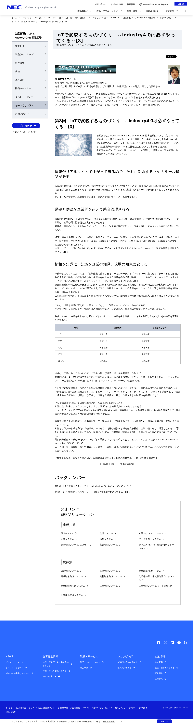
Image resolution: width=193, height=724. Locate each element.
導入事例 (19, 79)
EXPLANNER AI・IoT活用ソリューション (156, 546)
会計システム (106, 533)
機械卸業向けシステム (72, 576)
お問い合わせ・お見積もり (26, 132)
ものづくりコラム (166, 18)
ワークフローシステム (150, 539)
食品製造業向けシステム (73, 585)
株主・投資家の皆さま (164, 668)
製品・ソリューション (90, 662)
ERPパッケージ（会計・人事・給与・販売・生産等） (66, 18)
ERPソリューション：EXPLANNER (105, 18)
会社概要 (159, 662)
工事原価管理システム (72, 595)
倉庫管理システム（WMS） (75, 544)
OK (162, 721)
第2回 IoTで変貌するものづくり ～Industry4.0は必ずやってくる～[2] (92, 486)
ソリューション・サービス (31, 18)
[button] (83, 11)
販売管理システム (70, 570)
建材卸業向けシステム (111, 576)
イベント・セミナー (25, 96)
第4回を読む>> (128, 463)
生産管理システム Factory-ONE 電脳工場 (139, 18)
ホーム (14, 18)
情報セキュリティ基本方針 (125, 708)
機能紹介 (19, 45)
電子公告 (9, 708)
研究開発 (159, 673)
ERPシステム (67, 533)
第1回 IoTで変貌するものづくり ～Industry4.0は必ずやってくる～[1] (91, 491)
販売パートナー (23, 88)
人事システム (67, 539)
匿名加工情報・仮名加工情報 (69, 708)
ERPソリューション (77, 514)
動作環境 (19, 62)
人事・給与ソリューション (152, 533)
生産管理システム (109, 585)
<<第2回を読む (107, 463)
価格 (17, 71)
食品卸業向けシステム (150, 570)
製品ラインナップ (24, 54)
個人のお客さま (50, 676)
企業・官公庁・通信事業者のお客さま (56, 664)
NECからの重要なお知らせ (17, 673)
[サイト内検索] (184, 11)
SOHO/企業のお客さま (127, 662)
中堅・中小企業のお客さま (55, 671)
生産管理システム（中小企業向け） (157, 585)
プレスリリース (12, 662)
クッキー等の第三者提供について (41, 708)
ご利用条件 (143, 708)
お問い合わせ (22, 113)
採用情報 (159, 678)
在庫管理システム (109, 570)
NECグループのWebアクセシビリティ (97, 708)
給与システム (106, 539)
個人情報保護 (109, 721)
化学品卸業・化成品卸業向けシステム (157, 578)
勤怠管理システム (109, 544)
